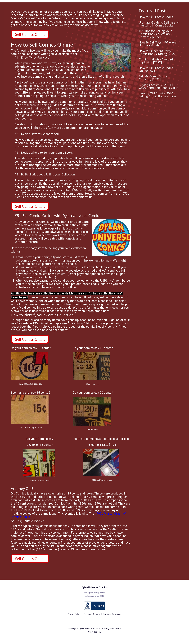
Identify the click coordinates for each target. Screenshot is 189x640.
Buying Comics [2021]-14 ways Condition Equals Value (158, 86)
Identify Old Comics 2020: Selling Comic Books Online (157, 94)
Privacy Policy (74, 614)
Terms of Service (92, 614)
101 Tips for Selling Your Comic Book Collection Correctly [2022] (155, 34)
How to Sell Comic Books (156, 17)
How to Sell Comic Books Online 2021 (156, 69)
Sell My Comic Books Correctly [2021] (153, 77)
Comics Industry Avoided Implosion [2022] (156, 60)
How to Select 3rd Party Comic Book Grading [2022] (158, 52)
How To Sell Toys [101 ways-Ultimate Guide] (158, 43)
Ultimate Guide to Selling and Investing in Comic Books (159, 23)
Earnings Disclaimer (112, 614)
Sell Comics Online (30, 34)
